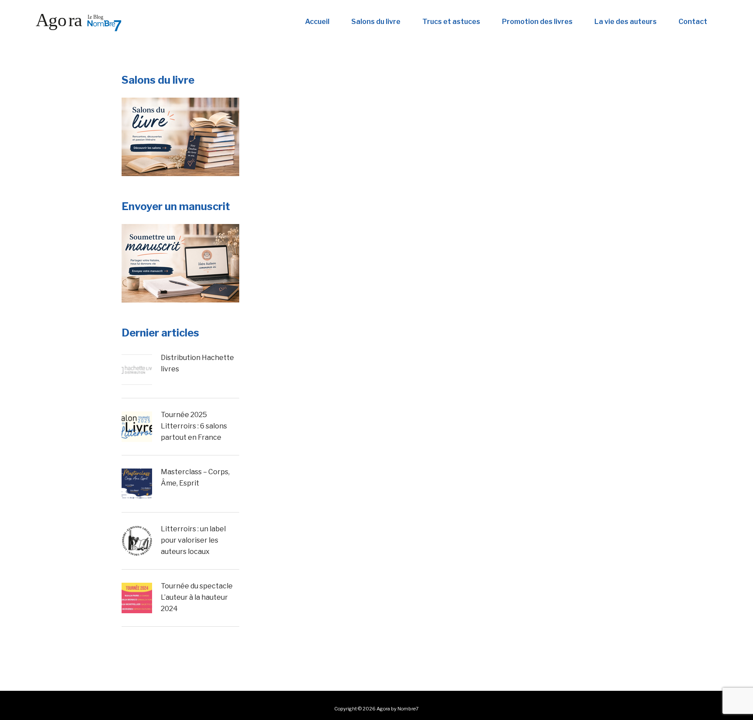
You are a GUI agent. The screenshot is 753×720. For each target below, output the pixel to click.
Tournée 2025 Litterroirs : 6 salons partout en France (194, 426)
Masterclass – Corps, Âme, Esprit (195, 477)
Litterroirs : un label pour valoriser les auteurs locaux (193, 540)
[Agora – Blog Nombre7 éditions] (78, 22)
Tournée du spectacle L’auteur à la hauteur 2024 (197, 597)
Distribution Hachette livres (197, 363)
